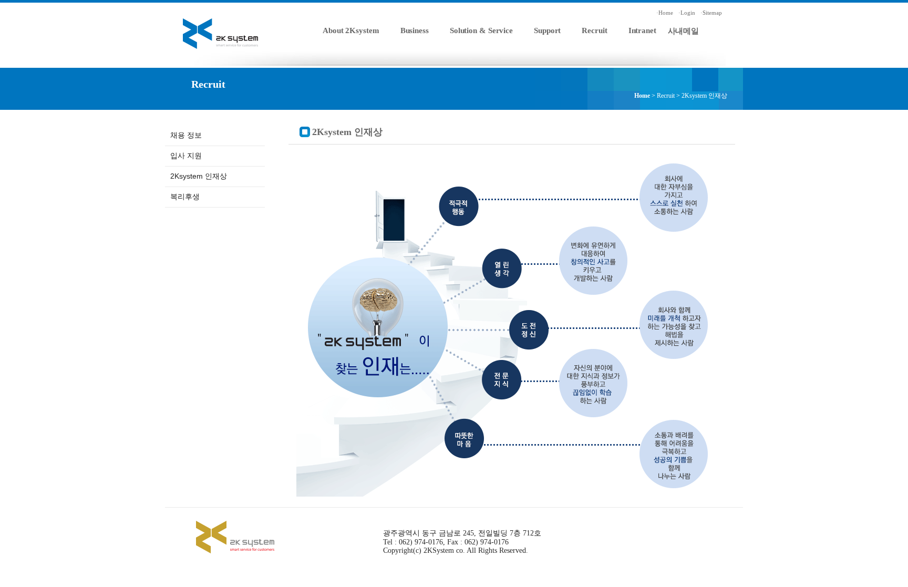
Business (414, 30)
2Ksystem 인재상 (198, 176)
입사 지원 (186, 155)
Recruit (594, 30)
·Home (664, 12)
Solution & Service (481, 30)
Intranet (642, 30)
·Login (686, 12)
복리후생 (185, 196)
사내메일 (683, 31)
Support (547, 30)
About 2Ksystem (351, 30)
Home (642, 95)
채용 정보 (186, 135)
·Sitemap (711, 12)
